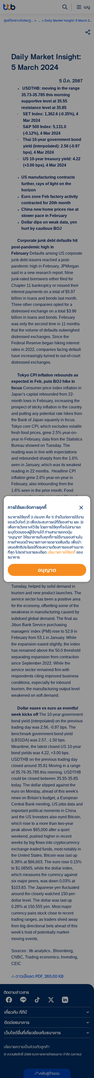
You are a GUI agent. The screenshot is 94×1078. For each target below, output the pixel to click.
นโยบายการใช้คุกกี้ (61, 552)
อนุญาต (47, 570)
